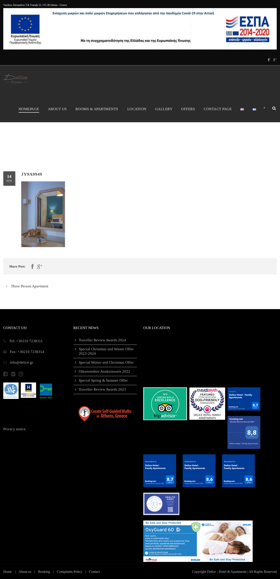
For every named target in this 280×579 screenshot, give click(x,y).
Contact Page (218, 109)
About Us (57, 109)
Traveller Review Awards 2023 (102, 389)
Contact (94, 572)
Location (136, 109)
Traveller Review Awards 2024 (102, 340)
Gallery (164, 109)
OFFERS (188, 109)
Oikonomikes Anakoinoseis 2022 (104, 371)
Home (7, 572)
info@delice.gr (21, 362)
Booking (44, 572)
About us (25, 572)
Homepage (29, 109)
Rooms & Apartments (96, 109)
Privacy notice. (14, 429)
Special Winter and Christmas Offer (106, 362)
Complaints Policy (69, 572)
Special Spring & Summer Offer (103, 380)
